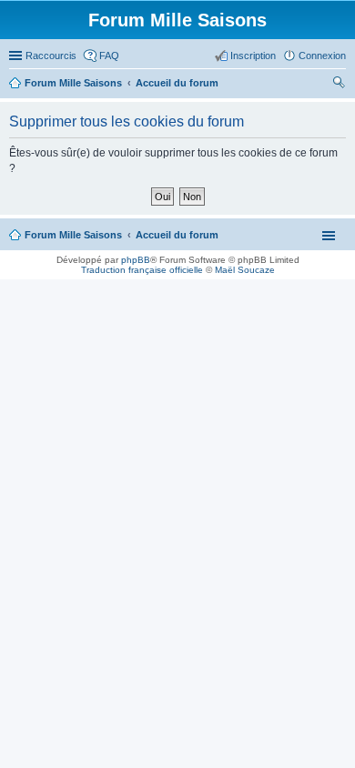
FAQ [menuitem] (109, 55)
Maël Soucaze (245, 270)
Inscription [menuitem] (253, 55)
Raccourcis (50, 55)
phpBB (135, 260)
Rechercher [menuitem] (338, 84)
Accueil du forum (177, 234)
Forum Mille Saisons (73, 234)
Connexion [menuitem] (322, 55)
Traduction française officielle (142, 270)
